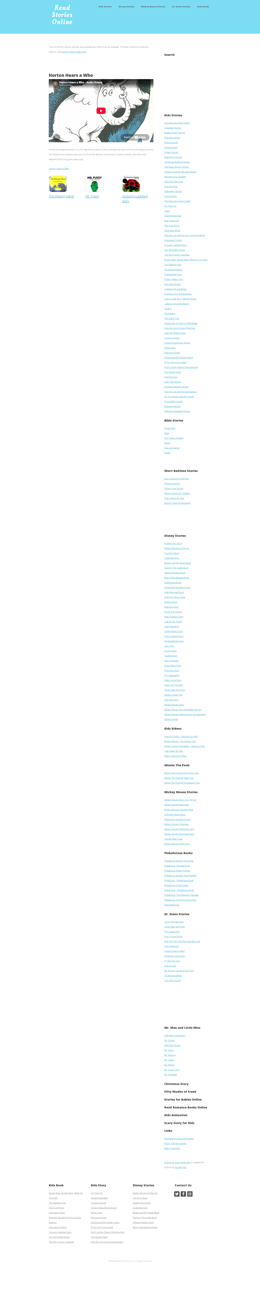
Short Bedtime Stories (181, 471)
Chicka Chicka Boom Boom (177, 342)
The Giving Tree (171, 318)
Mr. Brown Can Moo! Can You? (179, 970)
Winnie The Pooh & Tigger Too (179, 777)
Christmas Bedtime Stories (177, 162)
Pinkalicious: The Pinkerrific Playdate (181, 895)
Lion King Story (171, 699)
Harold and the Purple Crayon (178, 357)
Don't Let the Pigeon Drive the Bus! (181, 367)
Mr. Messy (169, 1064)
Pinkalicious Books (178, 853)
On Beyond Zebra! (173, 975)
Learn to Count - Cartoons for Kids (181, 736)
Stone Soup (170, 347)
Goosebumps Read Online (177, 122)
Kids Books (203, 6)
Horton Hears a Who (59, 168)
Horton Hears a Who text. (73, 51)
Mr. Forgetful (170, 1074)
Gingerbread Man (172, 215)
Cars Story (169, 646)
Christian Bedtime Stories (176, 386)
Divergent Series (172, 137)
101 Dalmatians (171, 675)
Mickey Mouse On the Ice (176, 548)
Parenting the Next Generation (179, 1138)
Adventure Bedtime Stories (177, 411)
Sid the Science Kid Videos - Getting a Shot (184, 746)
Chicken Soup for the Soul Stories (180, 171)
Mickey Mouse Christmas (176, 824)
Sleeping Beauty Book (174, 572)
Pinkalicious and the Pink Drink (178, 860)
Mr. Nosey (169, 1040)
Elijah (166, 433)
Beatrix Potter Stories (174, 132)
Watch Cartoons (172, 1148)
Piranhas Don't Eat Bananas (177, 293)
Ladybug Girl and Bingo (175, 289)
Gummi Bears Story (173, 631)
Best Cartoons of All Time (176, 478)
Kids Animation (175, 1115)
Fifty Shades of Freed (180, 1092)
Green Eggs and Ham (174, 926)
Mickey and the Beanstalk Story (179, 834)
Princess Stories (172, 483)
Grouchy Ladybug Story (135, 198)
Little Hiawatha (171, 626)
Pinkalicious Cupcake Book (177, 865)
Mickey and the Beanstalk (176, 804)
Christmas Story (176, 1084)
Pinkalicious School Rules (176, 885)
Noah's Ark (169, 428)
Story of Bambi (171, 660)
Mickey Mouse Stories (153, 6)
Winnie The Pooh (176, 765)
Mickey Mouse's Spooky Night (178, 809)
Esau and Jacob (171, 447)
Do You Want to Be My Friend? (179, 396)
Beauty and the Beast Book (177, 562)
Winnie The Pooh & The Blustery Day (182, 782)
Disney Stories (126, 6)
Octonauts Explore (173, 269)
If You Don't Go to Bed (175, 362)
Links (168, 1131)
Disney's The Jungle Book (176, 567)
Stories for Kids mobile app (177, 1162)
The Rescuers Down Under (177, 201)
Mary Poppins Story (173, 616)
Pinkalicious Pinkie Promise (177, 870)
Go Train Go (170, 206)
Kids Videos (172, 728)
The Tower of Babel (173, 438)
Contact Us (183, 1185)
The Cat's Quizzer (172, 980)
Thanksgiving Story (173, 274)
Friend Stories (171, 377)
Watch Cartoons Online (175, 755)
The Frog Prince (172, 225)
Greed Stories (171, 147)
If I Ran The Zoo (172, 960)
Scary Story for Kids (179, 1123)
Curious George (172, 337)
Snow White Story (172, 665)
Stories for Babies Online (183, 1099)
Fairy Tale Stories (172, 381)
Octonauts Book (172, 230)
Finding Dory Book (173, 543)
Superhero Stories (173, 157)
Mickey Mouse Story (174, 704)
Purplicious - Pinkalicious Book (178, 880)
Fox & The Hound (172, 611)
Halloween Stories (173, 191)
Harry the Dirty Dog (173, 181)
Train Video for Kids (173, 751)
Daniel (167, 452)
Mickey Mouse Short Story (177, 843)
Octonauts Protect (173, 240)
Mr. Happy (169, 1059)
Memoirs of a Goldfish (175, 176)
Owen (167, 210)
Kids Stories (105, 6)
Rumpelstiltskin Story (174, 641)
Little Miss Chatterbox (174, 1035)
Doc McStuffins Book (174, 250)
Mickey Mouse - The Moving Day (180, 741)
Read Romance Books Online (185, 1107)
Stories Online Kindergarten (177, 503)
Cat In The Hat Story (174, 921)
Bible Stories (173, 420)
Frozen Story (170, 650)
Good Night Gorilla (173, 401)
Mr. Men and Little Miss (182, 1028)
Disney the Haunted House (177, 587)
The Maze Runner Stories (176, 166)
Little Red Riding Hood (175, 333)
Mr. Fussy (169, 1050)
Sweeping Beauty (172, 406)
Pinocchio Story (171, 670)
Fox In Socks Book (173, 936)
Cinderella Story (171, 558)
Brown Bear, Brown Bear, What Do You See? (186, 259)
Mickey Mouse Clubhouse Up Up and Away (185, 714)
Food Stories (170, 196)
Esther (167, 443)
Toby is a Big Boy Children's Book (180, 298)
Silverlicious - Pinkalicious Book (179, 890)
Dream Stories (171, 152)
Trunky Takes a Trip (173, 279)
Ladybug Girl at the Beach (176, 303)
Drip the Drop (171, 186)
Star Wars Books (172, 284)
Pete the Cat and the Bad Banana (180, 391)
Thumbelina (169, 313)
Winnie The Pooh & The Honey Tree (181, 773)
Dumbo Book (170, 602)
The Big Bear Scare (173, 838)
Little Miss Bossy (172, 1045)
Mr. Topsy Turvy (172, 1069)
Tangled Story (170, 655)
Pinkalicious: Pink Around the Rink (180, 899)
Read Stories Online (62, 15)
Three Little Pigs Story (174, 690)
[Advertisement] (98, 65)
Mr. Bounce (170, 1055)
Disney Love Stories (173, 488)
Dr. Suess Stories (181, 6)
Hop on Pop (170, 965)
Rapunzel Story (171, 606)
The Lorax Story (172, 931)
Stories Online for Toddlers (177, 493)
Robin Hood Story (172, 680)
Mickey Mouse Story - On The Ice (180, 799)
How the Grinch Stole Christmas (179, 328)
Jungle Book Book (172, 582)
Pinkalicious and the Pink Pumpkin (180, 875)
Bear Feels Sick (171, 220)
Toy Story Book (171, 553)
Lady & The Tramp (173, 621)
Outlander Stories (172, 127)
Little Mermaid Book (174, 592)
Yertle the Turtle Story (174, 956)
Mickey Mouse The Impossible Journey (182, 709)
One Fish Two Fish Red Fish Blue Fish (182, 941)
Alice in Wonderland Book (176, 577)
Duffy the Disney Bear (174, 597)
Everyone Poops (172, 352)
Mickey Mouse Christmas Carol (179, 829)
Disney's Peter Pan (173, 694)
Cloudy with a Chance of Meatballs (180, 323)
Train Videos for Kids (174, 498)
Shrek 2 (167, 308)
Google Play (180, 1167)
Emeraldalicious (171, 904)
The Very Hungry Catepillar (177, 254)
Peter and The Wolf (173, 685)
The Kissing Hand (172, 372)
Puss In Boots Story (173, 636)
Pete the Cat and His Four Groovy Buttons (184, 235)
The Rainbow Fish (172, 264)
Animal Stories (171, 142)
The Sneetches (171, 946)
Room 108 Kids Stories (175, 1143)
